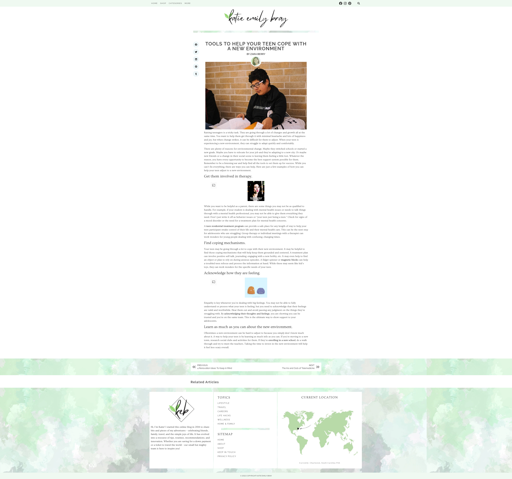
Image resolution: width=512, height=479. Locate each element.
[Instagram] (345, 3)
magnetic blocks (289, 259)
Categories (175, 3)
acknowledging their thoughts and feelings (247, 313)
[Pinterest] (349, 3)
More (188, 3)
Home (154, 3)
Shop (163, 3)
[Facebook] (340, 3)
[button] (358, 3)
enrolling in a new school (282, 340)
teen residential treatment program (225, 226)
